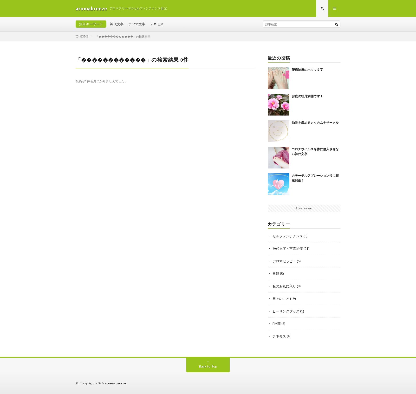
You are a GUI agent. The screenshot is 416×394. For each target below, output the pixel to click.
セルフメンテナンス (288, 236)
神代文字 (117, 24)
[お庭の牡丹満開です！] (278, 105)
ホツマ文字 (136, 24)
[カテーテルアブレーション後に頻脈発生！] (278, 184)
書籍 (276, 273)
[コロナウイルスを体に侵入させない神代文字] (278, 157)
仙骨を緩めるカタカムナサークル (315, 122)
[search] (336, 24)
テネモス (156, 24)
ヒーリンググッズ (286, 311)
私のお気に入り (284, 286)
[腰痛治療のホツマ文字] (278, 78)
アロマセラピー (284, 261)
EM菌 (277, 324)
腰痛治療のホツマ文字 (307, 69)
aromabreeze (115, 383)
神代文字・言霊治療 (288, 248)
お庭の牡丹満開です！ (307, 96)
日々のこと (281, 299)
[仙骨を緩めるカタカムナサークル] (278, 131)
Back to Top (208, 366)
